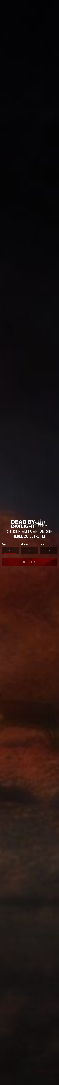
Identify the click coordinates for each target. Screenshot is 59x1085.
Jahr (42, 544)
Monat (24, 544)
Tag (4, 544)
